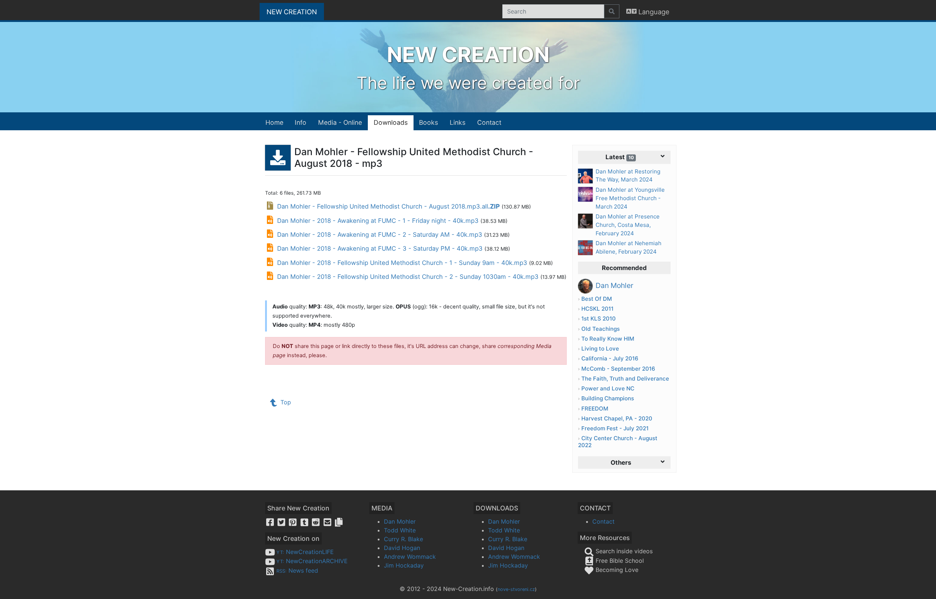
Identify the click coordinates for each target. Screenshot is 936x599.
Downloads (391, 122)
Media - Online (340, 122)
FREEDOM (594, 408)
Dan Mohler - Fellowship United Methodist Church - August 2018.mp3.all (387, 206)
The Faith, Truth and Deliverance (625, 378)
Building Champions (607, 398)
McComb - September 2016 (618, 368)
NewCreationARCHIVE (312, 561)
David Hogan (402, 547)
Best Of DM (596, 298)
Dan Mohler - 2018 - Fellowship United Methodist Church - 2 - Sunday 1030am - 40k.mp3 (407, 276)
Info (300, 122)
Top (285, 402)
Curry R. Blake (403, 539)
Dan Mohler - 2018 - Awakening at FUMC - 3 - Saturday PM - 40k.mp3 (379, 248)
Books (428, 122)
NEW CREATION (295, 11)
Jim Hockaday (404, 565)
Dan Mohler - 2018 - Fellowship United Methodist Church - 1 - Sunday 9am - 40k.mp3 (402, 262)
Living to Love (600, 348)
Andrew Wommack (410, 556)
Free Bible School (619, 560)
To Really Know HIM (607, 338)
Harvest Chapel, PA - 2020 (616, 418)
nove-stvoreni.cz (516, 589)
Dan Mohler (400, 521)
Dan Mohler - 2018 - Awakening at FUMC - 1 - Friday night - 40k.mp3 (377, 220)
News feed (297, 570)
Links (457, 122)
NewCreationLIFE (305, 551)
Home (274, 122)
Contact (489, 122)
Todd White (400, 530)
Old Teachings (600, 328)
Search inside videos (623, 551)
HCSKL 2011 (597, 308)
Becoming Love (616, 569)
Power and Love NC (607, 388)
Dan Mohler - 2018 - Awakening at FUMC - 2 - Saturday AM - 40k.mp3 (379, 234)
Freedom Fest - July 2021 (615, 428)
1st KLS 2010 (598, 318)
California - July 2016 (609, 358)
